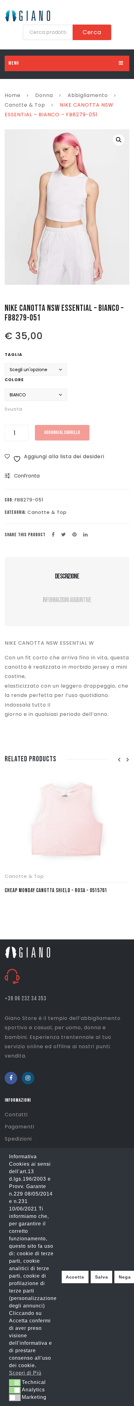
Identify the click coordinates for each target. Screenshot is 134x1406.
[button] (118, 139)
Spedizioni (18, 1138)
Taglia (13, 354)
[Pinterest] (74, 534)
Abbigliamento (88, 95)
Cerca (92, 32)
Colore (14, 380)
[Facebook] (53, 534)
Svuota (13, 409)
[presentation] (119, 759)
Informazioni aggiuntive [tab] (67, 600)
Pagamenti (19, 1126)
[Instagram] (28, 1078)
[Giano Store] (28, 951)
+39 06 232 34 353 (25, 998)
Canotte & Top (25, 104)
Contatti (16, 1114)
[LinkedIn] (85, 534)
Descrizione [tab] (67, 576)
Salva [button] (101, 1277)
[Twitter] (63, 534)
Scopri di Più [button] (25, 1373)
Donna (44, 95)
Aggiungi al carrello (62, 432)
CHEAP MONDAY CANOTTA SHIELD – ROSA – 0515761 (56, 890)
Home (13, 95)
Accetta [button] (75, 1277)
